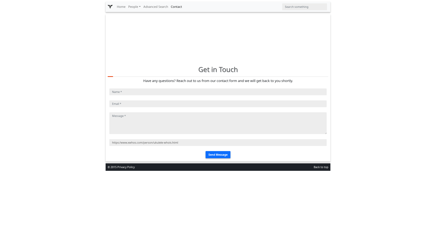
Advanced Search (155, 7)
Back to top (321, 167)
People (133, 7)
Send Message (218, 155)
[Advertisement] (218, 38)
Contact (176, 7)
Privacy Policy (126, 167)
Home (121, 7)
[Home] (110, 6)
